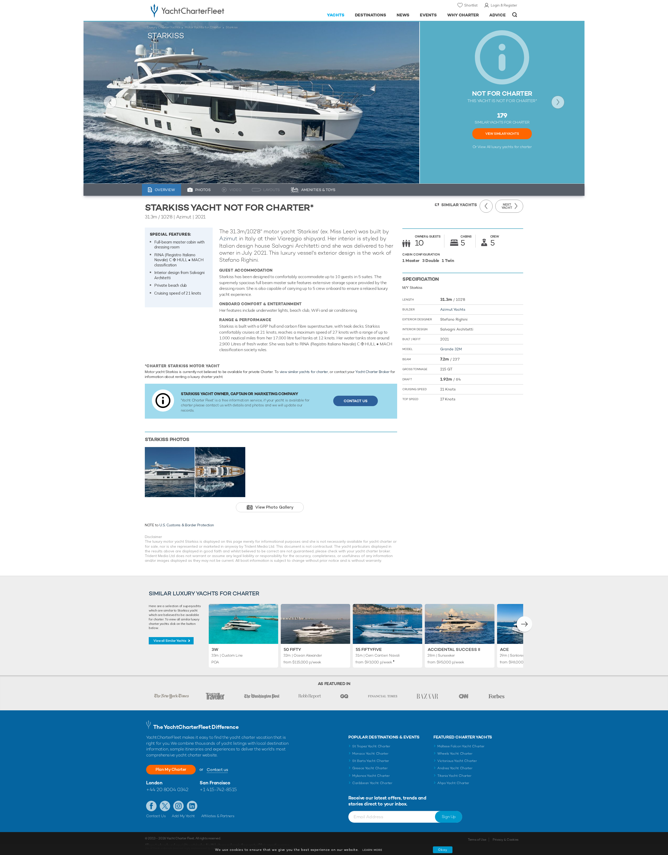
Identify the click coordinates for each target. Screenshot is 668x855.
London (154, 783)
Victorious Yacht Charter (457, 761)
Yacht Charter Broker (372, 371)
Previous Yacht (110, 102)
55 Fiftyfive (369, 649)
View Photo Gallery (274, 507)
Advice (497, 15)
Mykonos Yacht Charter (371, 775)
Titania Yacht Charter (454, 775)
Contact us (217, 769)
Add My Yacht (183, 816)
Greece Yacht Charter (370, 768)
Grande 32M (451, 349)
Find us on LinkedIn (192, 806)
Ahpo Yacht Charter (453, 783)
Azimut (228, 238)
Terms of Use (477, 840)
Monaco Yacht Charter (370, 753)
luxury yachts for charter (511, 146)
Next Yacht (557, 102)
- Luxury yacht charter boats (204, 10)
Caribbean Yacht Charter (372, 783)
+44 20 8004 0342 (167, 789)
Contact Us (355, 401)
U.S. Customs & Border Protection (186, 525)
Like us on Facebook (151, 806)
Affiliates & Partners (217, 816)
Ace (504, 649)
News (403, 15)
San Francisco (215, 783)
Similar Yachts (459, 204)
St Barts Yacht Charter (370, 761)
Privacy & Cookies (505, 840)
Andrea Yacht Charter (455, 768)
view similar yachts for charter (304, 371)
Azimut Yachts (452, 309)
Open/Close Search (514, 14)
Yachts (335, 15)
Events (428, 15)
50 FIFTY (292, 649)
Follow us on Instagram (178, 806)
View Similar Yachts (502, 134)
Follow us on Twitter (165, 806)
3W (215, 649)
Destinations (370, 15)
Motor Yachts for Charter (203, 27)
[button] (524, 624)
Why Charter (463, 15)
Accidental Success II (454, 649)
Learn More (372, 850)
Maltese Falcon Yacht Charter (461, 746)
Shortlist (471, 5)
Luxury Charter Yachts (163, 27)
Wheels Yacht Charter (455, 753)
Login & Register (504, 5)
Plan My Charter (171, 769)
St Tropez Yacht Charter (371, 746)
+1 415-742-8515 (218, 789)
